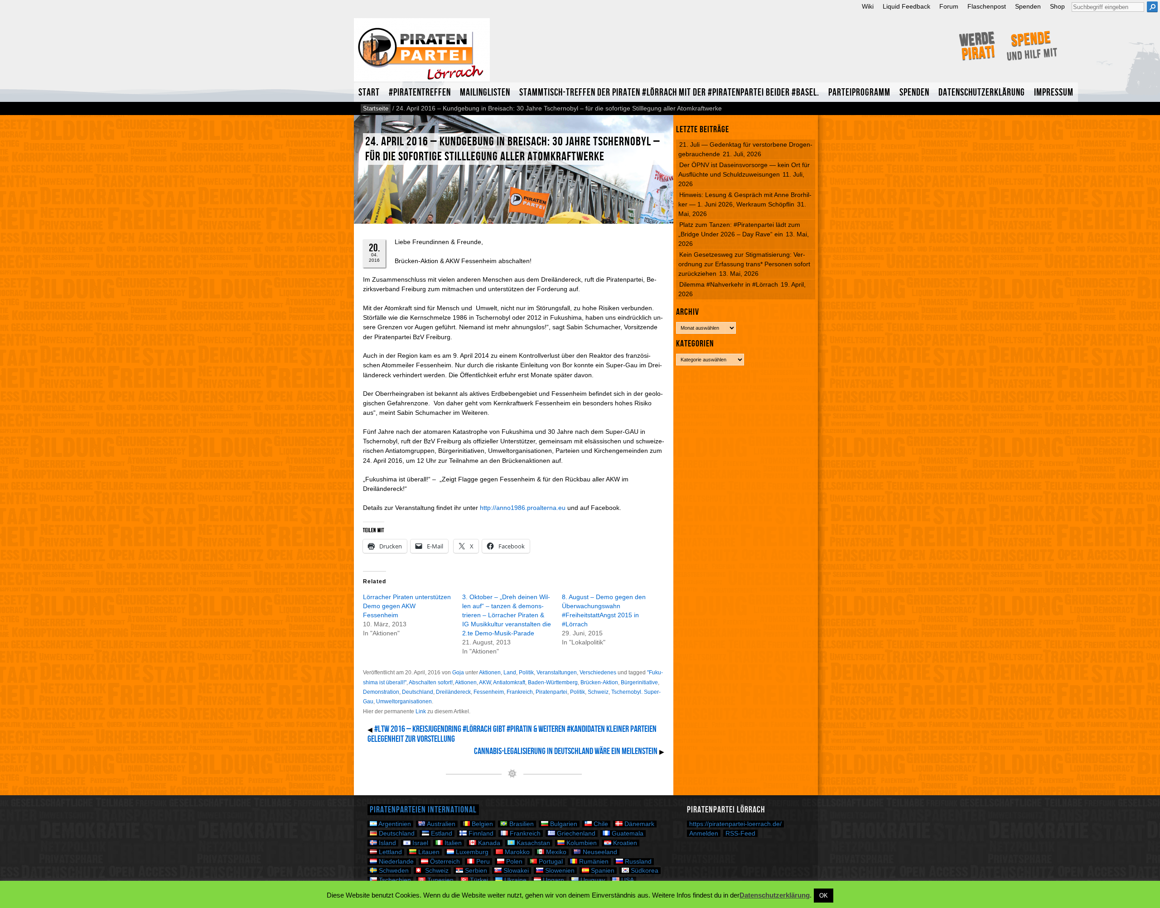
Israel (419, 843)
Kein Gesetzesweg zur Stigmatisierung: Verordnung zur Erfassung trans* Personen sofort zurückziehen (744, 264)
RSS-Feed (740, 833)
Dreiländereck (453, 692)
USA (626, 880)
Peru (482, 861)
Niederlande (395, 861)
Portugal (550, 861)
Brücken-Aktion (599, 682)
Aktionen (490, 672)
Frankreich (520, 692)
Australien (440, 824)
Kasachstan (532, 843)
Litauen (428, 852)
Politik (526, 672)
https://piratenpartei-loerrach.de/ (735, 824)
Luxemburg (471, 852)
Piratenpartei (551, 692)
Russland (637, 861)
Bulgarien (562, 824)
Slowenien (559, 870)
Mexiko (555, 852)
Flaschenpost (986, 6)
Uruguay (592, 880)
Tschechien (394, 880)
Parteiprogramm (859, 92)
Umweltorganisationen (404, 701)
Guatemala (626, 833)
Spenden (1028, 6)
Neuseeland (599, 852)
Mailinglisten (485, 92)
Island (386, 843)
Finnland (480, 833)
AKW (485, 682)
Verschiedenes (598, 672)
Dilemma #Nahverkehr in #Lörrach (728, 284)
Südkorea (643, 870)
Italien (452, 843)
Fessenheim (489, 692)
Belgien (481, 824)
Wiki (868, 6)
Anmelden (703, 833)
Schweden (393, 870)
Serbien (475, 870)
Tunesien (439, 880)
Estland (440, 833)
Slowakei (515, 870)
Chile (600, 824)
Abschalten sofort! (431, 682)
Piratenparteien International (423, 809)
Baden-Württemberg (553, 682)
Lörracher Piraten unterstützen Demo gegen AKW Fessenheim (407, 606)
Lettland (389, 852)
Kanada (488, 843)
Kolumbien (581, 843)
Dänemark (638, 824)
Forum (948, 6)
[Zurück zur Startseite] (422, 53)
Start (369, 92)
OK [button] (823, 895)
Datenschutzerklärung (981, 92)
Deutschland (417, 692)
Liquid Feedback (906, 6)
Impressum (1053, 92)
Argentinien (394, 824)
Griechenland (575, 833)
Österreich (444, 861)
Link (421, 711)
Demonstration (381, 692)
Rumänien (593, 861)
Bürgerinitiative (639, 682)
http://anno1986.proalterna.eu (523, 507)
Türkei (478, 880)
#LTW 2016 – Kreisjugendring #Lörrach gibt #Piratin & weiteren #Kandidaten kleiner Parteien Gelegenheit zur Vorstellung (512, 734)
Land (509, 672)
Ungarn (552, 880)
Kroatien (624, 843)
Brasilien (521, 824)
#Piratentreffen (420, 92)
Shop (1057, 6)
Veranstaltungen (556, 672)
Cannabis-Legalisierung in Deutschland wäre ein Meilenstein (565, 751)
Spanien (601, 870)
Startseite (375, 108)
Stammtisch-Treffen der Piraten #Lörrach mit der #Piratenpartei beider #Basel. (669, 92)
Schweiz (598, 692)
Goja (458, 672)
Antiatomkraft (509, 682)
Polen (513, 861)
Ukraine (515, 880)
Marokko (516, 852)
